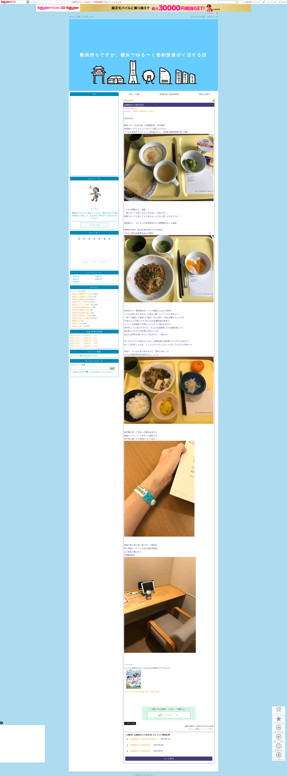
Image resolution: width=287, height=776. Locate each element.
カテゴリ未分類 (77, 291)
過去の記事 (278, 732)
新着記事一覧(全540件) (169, 94)
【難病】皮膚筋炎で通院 (81, 299)
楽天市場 (282, 2)
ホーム (72, 17)
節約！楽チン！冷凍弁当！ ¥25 (84, 338)
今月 (94, 262)
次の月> (104, 262)
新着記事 (278, 750)
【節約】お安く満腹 (79, 326)
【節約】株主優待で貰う (81, 313)
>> (251, 2)
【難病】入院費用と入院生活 (82, 297)
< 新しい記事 (134, 94)
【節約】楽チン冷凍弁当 (81, 302)
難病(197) (134, 108)
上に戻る (278, 759)
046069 (211, 13)
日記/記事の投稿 (94, 332)
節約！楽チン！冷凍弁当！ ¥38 (84, 341)
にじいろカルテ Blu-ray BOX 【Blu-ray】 (142, 692)
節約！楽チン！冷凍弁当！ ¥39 (84, 346)
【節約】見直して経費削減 (81, 318)
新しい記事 (278, 741)
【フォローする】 (198, 17)
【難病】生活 (76, 321)
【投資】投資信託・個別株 (81, 315)
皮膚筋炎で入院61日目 (134, 105)
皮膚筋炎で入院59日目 (140, 751)
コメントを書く (207, 729)
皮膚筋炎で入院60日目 (140, 745)
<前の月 (85, 262)
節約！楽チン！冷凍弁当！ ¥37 (84, 335)
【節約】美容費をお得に (81, 310)
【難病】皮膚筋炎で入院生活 (82, 294)
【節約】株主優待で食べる (81, 307)
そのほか (33, 2)
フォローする (278, 723)
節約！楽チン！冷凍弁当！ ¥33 (84, 344)
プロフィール (88, 17)
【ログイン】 (212, 17)
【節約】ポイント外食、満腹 (82, 305)
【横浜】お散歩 (77, 323)
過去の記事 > (205, 94)
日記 (79, 17)
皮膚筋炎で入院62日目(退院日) (143, 739)
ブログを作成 (271, 2)
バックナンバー (94, 273)
